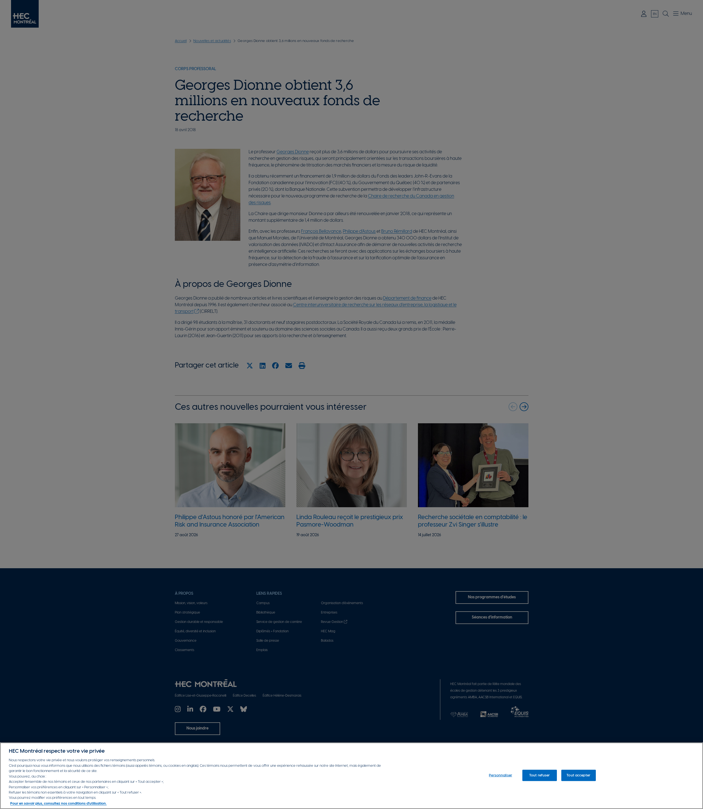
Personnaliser (500, 775)
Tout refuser (539, 775)
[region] (351, 775)
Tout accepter (578, 775)
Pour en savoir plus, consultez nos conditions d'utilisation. (58, 803)
